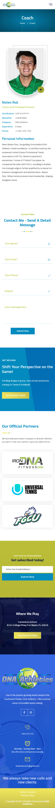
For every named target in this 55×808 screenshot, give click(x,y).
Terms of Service (27, 792)
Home (22, 23)
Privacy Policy (27, 795)
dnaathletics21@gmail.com (27, 766)
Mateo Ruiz (10, 102)
